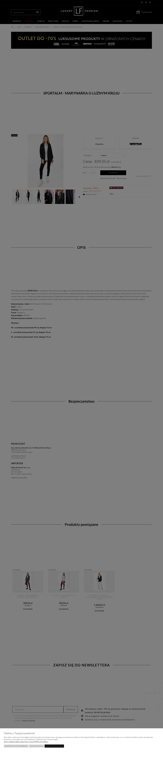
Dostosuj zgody (36, 746)
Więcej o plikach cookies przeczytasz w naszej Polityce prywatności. (26, 742)
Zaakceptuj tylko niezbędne (16, 746)
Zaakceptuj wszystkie (54, 746)
